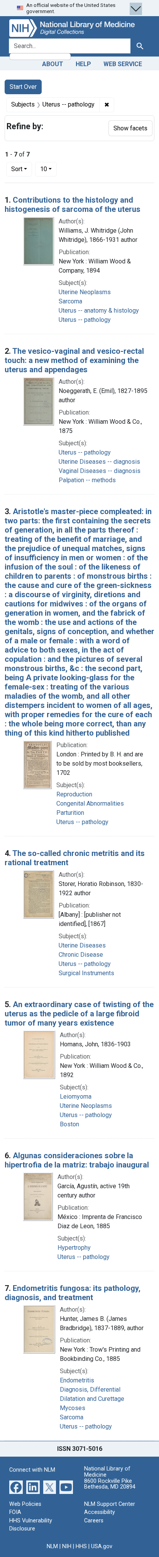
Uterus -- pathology (85, 319)
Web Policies (25, 1504)
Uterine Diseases (82, 945)
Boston (69, 1124)
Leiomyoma (75, 1096)
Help (83, 64)
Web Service (122, 64)
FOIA (15, 1512)
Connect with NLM (32, 1470)
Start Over (23, 86)
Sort (16, 169)
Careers (93, 1520)
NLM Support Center (109, 1504)
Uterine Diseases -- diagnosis (99, 461)
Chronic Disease (81, 954)
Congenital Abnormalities (90, 803)
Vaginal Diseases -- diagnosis (99, 471)
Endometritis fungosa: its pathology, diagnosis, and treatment (72, 1293)
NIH (66, 1546)
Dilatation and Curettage (92, 1398)
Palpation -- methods (87, 480)
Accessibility (99, 1512)
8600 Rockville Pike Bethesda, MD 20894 (109, 1484)
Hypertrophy (74, 1247)
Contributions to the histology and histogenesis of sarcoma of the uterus (72, 204)
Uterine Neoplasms (85, 292)
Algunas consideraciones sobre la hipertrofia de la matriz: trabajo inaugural (77, 1160)
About (52, 64)
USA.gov (101, 1546)
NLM (52, 1546)
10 (48, 169)
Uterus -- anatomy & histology (99, 310)
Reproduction (74, 794)
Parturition (70, 812)
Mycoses (72, 1408)
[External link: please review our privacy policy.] (16, 1486)
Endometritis (77, 1380)
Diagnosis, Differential (90, 1389)
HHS (81, 1546)
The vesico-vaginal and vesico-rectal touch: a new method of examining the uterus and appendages (74, 360)
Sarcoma (70, 301)
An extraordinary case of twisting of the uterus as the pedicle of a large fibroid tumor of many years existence (79, 1013)
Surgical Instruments (86, 973)
